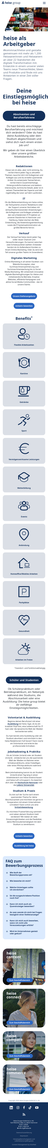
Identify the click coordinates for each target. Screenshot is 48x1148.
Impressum (24, 1136)
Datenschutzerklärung (24, 1132)
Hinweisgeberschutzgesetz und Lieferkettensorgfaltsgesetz (24, 1140)
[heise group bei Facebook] (24, 1107)
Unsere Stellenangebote (24, 296)
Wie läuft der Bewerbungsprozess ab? (21, 873)
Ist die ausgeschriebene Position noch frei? (25, 897)
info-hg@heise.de (25, 1128)
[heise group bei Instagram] (18, 1107)
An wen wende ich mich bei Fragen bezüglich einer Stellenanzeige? (26, 913)
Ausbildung (13, 724)
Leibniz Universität (25, 785)
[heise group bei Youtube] (36, 1107)
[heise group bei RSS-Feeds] (24, 1114)
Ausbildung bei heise (24, 845)
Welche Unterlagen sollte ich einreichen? (21, 888)
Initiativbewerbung (24, 807)
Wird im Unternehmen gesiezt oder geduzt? (24, 932)
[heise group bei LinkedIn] (11, 1107)
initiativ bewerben (24, 306)
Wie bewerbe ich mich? (20, 881)
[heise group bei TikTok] (30, 1107)
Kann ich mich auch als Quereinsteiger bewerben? (22, 905)
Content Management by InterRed (24, 1144)
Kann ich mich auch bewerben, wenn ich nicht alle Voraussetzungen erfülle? (24, 922)
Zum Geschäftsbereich (19, 980)
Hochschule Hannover (27, 782)
